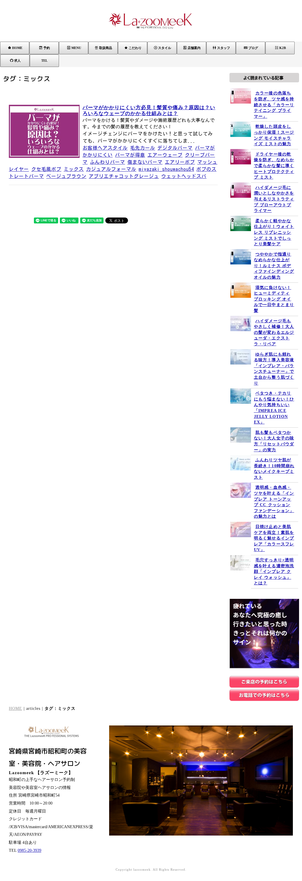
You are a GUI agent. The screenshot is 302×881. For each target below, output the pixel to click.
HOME (17, 48)
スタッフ (223, 48)
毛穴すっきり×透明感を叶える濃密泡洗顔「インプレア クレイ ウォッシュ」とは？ (274, 571)
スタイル (164, 48)
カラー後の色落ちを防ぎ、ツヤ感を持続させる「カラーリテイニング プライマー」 (274, 104)
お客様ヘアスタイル (105, 148)
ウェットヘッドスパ (183, 176)
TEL (44, 60)
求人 (17, 60)
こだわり (135, 48)
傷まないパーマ (145, 162)
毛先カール (142, 148)
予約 (46, 48)
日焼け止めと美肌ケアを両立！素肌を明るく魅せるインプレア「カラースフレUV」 (274, 538)
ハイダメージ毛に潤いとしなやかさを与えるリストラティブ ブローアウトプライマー (274, 199)
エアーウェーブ (165, 155)
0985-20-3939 (29, 850)
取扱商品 (105, 48)
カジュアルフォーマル (111, 169)
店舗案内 (194, 48)
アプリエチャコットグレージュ (124, 176)
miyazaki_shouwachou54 (166, 169)
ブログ (253, 48)
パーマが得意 (130, 155)
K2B (282, 48)
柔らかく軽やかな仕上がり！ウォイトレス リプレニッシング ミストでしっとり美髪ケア (274, 232)
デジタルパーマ (175, 148)
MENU (76, 48)
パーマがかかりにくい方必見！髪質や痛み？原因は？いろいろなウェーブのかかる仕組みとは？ (149, 110)
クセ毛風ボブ (46, 169)
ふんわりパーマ (107, 162)
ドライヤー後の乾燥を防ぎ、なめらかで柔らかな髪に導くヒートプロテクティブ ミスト (274, 165)
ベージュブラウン (66, 176)
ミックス (74, 169)
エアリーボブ (180, 162)
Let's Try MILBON (261, 827)
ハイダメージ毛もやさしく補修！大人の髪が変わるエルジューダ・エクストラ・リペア (274, 332)
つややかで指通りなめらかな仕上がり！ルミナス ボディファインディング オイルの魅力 (274, 265)
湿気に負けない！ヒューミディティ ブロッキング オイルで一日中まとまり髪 (274, 299)
